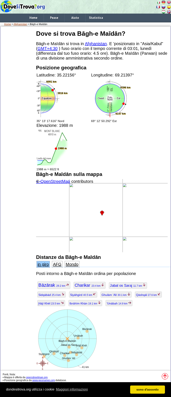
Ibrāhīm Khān (83, 303)
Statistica (96, 18)
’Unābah (117, 303)
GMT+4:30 (48, 48)
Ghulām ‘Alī (114, 294)
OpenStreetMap (55, 181)
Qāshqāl (146, 294)
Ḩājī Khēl (49, 303)
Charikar (88, 285)
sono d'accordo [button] (147, 389)
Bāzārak (52, 285)
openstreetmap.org (37, 377)
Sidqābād (49, 294)
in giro (43, 264)
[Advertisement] (17, 91)
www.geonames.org (43, 380)
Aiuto (75, 18)
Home (33, 18)
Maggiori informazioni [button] (72, 389)
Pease (54, 18)
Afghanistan (20, 24)
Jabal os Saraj (126, 286)
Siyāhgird (81, 294)
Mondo (72, 264)
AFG (57, 264)
